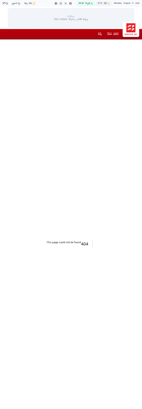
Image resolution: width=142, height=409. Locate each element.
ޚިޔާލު (100, 34)
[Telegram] (56, 3)
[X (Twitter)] (66, 3)
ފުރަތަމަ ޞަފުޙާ (112, 34)
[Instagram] (61, 3)
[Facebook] (70, 3)
